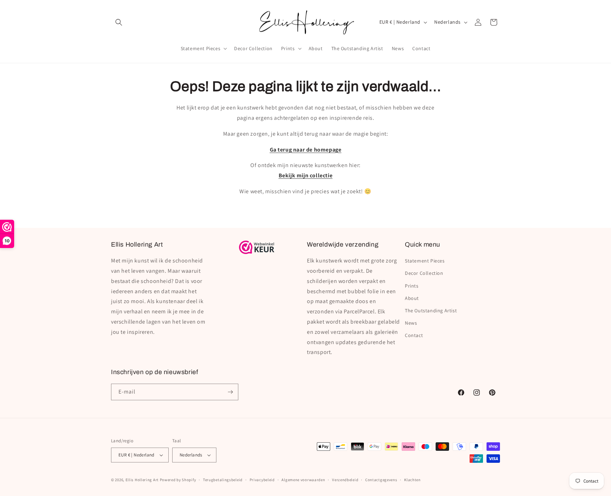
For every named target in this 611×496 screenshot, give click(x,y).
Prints (412, 286)
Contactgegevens (381, 479)
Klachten (412, 479)
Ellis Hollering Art (142, 479)
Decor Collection (424, 273)
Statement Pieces (425, 261)
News (411, 323)
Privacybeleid (262, 479)
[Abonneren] (230, 392)
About (412, 298)
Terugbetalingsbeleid (223, 479)
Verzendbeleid (345, 479)
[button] (119, 22)
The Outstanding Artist (431, 310)
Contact (414, 335)
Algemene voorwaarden (303, 479)
